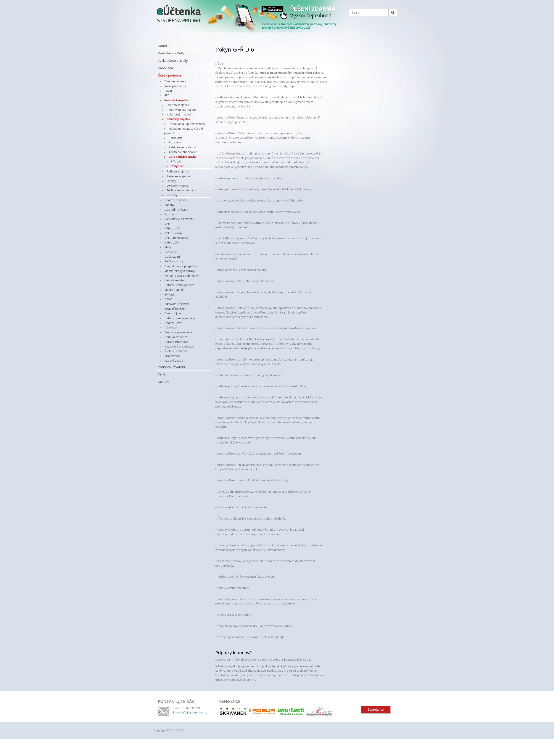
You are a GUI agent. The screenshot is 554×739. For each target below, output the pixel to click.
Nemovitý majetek (178, 119)
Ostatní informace (176, 342)
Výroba (169, 214)
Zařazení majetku (178, 176)
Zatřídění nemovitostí (182, 147)
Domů (162, 46)
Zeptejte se (376, 709)
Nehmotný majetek (179, 114)
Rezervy (172, 195)
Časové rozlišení (175, 280)
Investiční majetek (176, 100)
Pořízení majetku (178, 171)
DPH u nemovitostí (176, 238)
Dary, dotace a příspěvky (180, 266)
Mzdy (168, 247)
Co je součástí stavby (182, 157)
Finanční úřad (173, 323)
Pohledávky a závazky (179, 219)
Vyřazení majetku (178, 186)
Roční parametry (175, 86)
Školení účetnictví (175, 351)
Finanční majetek (175, 200)
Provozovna (172, 356)
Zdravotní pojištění (176, 304)
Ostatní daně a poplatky (180, 318)
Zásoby (169, 205)
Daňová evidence (176, 337)
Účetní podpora (169, 75)
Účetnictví (170, 327)
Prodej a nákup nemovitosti (187, 124)
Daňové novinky (175, 81)
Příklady (176, 161)
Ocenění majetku (178, 105)
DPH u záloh (172, 242)
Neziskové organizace (179, 346)
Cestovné (170, 252)
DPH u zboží (172, 228)
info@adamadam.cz (194, 712)
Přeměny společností (178, 332)
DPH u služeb (173, 233)
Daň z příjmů (172, 313)
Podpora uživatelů (171, 367)
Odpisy (171, 181)
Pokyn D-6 (177, 166)
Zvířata (169, 294)
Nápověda (165, 68)
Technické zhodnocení (183, 152)
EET (166, 95)
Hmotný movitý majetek (182, 110)
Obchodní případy (176, 209)
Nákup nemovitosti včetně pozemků (183, 131)
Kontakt (163, 381)
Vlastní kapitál (173, 290)
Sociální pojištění (175, 308)
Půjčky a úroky (174, 261)
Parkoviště (175, 138)
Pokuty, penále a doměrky (181, 276)
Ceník (162, 374)
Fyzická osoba (173, 360)
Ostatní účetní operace (179, 285)
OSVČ (168, 299)
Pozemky (175, 142)
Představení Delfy (171, 53)
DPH (167, 224)
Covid (168, 91)
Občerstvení (172, 256)
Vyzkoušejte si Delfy (173, 60)
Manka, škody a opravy (179, 271)
